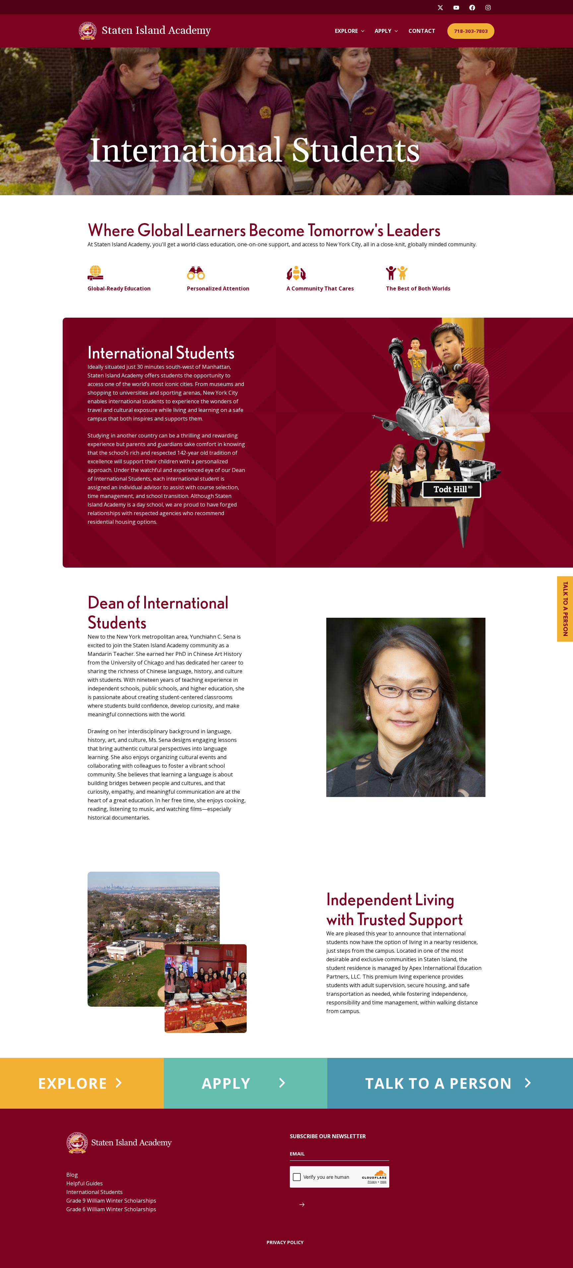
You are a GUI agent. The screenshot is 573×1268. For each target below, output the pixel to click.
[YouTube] (456, 8)
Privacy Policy (285, 1242)
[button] (361, 30)
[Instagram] (488, 8)
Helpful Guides (84, 1183)
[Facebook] (472, 8)
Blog (72, 1174)
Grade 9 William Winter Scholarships (111, 1200)
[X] (440, 8)
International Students (94, 1192)
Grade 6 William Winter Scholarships (111, 1209)
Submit (297, 1204)
